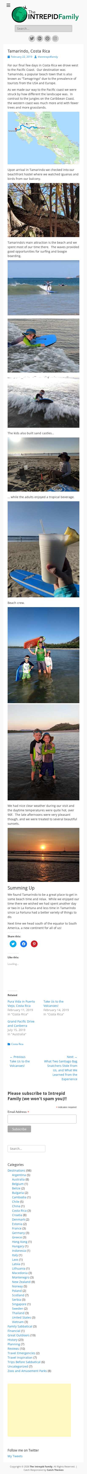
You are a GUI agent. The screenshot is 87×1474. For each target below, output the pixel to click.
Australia (18, 1179)
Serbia (16, 1300)
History (13, 1340)
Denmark (18, 1219)
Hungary (18, 1246)
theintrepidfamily (48, 57)
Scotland (18, 1295)
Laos (15, 1259)
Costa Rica (17, 1044)
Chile (15, 1202)
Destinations (16, 1170)
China (16, 1206)
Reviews (13, 1349)
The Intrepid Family (41, 1466)
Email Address (18, 1112)
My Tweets (15, 1456)
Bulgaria (18, 1193)
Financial (14, 1331)
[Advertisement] (39, 1410)
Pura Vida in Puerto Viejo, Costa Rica (21, 1003)
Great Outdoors (19, 1335)
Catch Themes (55, 1469)
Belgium (18, 1184)
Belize (16, 1188)
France (17, 1228)
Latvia (16, 1264)
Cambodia (19, 1197)
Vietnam (18, 1322)
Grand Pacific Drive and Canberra (21, 1023)
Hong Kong (19, 1242)
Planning (14, 1344)
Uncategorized (18, 1366)
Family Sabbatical (20, 1326)
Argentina (19, 1175)
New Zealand (21, 1282)
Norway (17, 1286)
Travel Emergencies (21, 1353)
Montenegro (20, 1277)
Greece (17, 1237)
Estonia (17, 1224)
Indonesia (19, 1251)
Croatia (17, 1215)
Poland (17, 1291)
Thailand (18, 1313)
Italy (15, 1255)
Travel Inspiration (20, 1357)
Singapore (19, 1304)
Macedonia (20, 1273)
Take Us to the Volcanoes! (54, 1003)
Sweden (17, 1308)
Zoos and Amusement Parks (27, 1371)
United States (21, 1317)
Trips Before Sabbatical (24, 1362)
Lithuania (18, 1268)
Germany (18, 1233)
